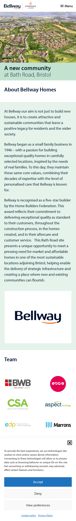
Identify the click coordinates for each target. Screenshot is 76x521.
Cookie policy (28, 515)
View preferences (38, 505)
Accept (38, 482)
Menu (69, 6)
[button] (70, 443)
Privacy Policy (45, 515)
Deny (38, 493)
